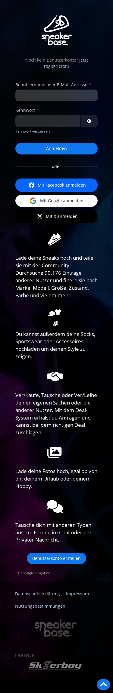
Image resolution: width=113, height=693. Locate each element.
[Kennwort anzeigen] (89, 121)
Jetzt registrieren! (66, 63)
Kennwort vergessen (32, 131)
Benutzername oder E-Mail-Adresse (51, 84)
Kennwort (25, 110)
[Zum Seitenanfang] (103, 684)
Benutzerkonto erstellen (56, 558)
